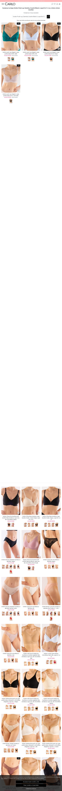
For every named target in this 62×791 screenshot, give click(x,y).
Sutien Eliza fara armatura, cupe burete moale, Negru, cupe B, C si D (51, 518)
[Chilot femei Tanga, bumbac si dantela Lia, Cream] (10, 728)
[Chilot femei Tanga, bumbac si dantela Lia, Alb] (5, 750)
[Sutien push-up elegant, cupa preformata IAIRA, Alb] (9, 59)
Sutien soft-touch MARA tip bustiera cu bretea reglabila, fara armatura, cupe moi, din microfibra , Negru (31, 701)
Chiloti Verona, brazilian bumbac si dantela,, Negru (10, 560)
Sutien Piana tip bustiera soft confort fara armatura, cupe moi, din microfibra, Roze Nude (31, 561)
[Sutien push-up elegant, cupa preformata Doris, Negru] (51, 59)
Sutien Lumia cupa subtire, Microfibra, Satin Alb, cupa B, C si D (51, 655)
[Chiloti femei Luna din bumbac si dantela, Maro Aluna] (47, 613)
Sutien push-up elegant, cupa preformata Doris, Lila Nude (11, 94)
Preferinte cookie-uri (31, 788)
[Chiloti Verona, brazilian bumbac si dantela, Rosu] (10, 571)
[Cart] (59, 4)
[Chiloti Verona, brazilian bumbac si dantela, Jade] (10, 566)
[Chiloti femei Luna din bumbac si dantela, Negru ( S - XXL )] (54, 613)
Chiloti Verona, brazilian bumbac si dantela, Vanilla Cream (10, 607)
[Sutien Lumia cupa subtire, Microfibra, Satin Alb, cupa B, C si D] (51, 638)
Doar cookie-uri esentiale (31, 785)
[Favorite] (54, 4)
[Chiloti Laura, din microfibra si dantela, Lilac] (49, 566)
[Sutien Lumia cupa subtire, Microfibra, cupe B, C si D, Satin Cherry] (54, 662)
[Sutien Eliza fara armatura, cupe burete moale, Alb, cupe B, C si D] (25, 525)
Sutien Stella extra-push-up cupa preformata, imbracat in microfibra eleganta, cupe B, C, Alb (31, 745)
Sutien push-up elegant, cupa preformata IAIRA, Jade (11, 53)
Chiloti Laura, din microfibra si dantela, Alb (31, 607)
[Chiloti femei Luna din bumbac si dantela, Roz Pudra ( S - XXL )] (51, 591)
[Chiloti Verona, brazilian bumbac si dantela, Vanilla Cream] (7, 566)
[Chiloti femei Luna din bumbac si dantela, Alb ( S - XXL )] (43, 613)
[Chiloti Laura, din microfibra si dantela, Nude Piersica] (56, 566)
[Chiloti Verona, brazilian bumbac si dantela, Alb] (3, 566)
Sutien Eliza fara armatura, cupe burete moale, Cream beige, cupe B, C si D (31, 518)
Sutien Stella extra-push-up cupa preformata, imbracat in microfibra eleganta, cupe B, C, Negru (11, 700)
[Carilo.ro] (10, 4)
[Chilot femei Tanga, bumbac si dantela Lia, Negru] (16, 750)
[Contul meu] (57, 4)
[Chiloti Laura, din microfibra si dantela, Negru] (51, 544)
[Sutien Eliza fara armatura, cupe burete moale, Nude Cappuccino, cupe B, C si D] (32, 525)
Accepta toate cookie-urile (31, 782)
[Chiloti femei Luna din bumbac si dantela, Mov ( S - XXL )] (51, 613)
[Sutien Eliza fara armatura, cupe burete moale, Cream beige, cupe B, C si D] (31, 501)
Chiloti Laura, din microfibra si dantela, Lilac (11, 654)
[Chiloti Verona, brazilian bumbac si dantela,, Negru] (10, 544)
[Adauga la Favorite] (18, 48)
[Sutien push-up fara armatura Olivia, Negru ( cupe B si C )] (51, 771)
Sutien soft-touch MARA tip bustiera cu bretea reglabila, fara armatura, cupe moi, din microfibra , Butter (51, 701)
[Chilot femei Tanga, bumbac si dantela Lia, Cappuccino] (9, 750)
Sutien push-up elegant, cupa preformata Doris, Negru (51, 53)
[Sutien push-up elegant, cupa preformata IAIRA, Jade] (12, 59)
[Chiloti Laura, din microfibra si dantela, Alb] (45, 566)
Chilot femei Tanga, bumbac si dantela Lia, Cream (11, 744)
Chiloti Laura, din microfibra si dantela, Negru (51, 560)
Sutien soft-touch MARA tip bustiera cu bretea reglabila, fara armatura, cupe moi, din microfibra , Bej (31, 656)
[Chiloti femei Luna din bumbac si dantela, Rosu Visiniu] (51, 618)
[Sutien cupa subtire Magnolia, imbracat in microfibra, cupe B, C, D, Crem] (31, 771)
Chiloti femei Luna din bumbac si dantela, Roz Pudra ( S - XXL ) (51, 607)
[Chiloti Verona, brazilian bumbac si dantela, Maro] (14, 566)
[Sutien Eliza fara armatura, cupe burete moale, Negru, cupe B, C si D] (36, 525)
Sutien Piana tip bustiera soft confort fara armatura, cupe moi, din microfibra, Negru (10, 518)
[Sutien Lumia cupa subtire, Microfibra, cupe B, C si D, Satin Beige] (51, 662)
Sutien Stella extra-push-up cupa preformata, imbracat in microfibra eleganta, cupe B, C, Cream (51, 745)
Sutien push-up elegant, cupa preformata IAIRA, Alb (31, 53)
